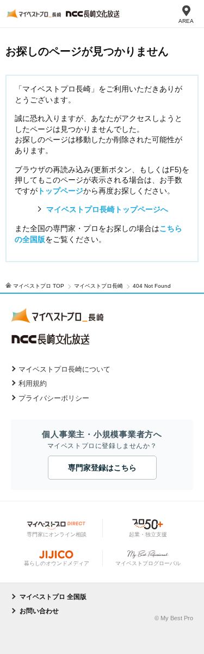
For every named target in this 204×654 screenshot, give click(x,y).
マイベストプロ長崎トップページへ (107, 209)
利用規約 (32, 383)
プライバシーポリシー (53, 398)
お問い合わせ (39, 611)
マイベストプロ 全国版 (53, 597)
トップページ (60, 190)
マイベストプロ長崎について (64, 369)
